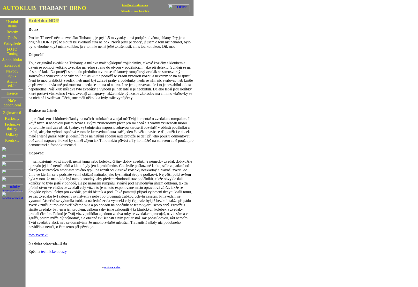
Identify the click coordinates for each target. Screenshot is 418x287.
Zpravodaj (12, 65)
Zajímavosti (12, 113)
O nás (12, 38)
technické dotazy (54, 251)
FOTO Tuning (12, 51)
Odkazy (12, 134)
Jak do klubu (12, 59)
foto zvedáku (38, 235)
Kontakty (12, 140)
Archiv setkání (12, 83)
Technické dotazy (12, 126)
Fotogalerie (12, 43)
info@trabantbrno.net (135, 5)
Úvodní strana (12, 24)
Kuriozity (12, 118)
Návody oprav (12, 73)
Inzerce (12, 93)
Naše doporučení (12, 103)
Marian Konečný (112, 267)
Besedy (12, 32)
